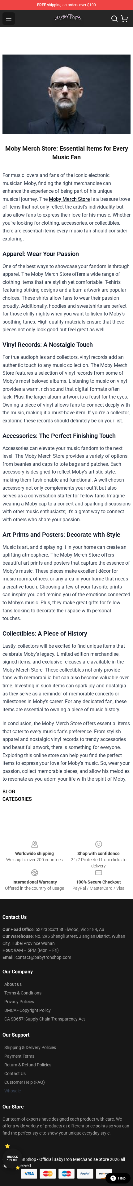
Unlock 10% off (12, 1158)
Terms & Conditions (22, 992)
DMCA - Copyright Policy (27, 1010)
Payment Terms (19, 1056)
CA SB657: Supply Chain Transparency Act (44, 1018)
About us (13, 984)
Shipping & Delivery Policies (30, 1047)
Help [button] (122, 1178)
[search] (114, 18)
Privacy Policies (19, 1001)
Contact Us (15, 1073)
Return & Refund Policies (27, 1064)
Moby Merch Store (69, 199)
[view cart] (124, 18)
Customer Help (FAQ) (24, 1082)
